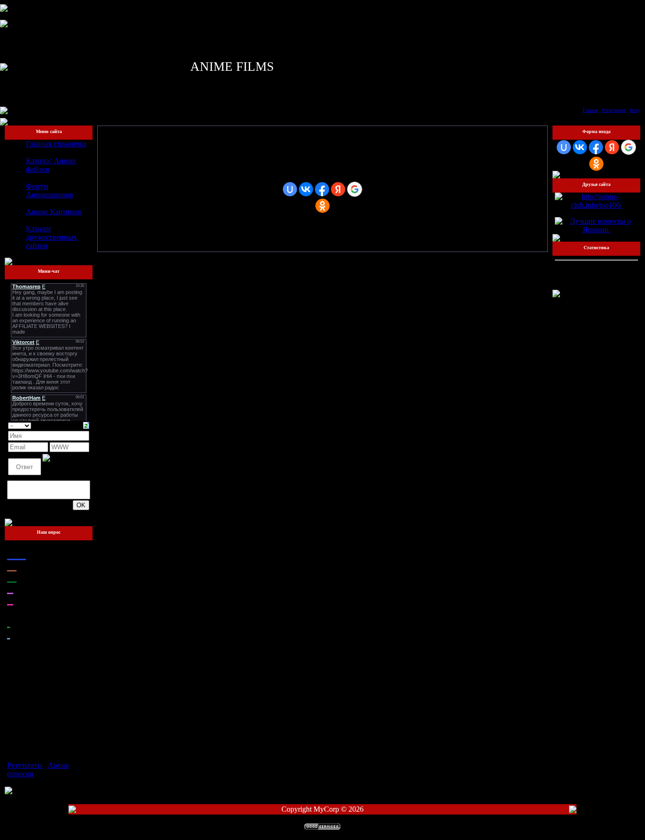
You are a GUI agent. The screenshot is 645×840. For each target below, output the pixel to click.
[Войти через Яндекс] (338, 189)
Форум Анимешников (49, 190)
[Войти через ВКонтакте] (306, 189)
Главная (590, 110)
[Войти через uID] (290, 189)
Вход (635, 110)
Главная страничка (56, 144)
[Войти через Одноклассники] (322, 206)
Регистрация (614, 110)
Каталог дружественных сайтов (51, 237)
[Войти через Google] (354, 189)
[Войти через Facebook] (322, 189)
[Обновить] (86, 424)
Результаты (24, 765)
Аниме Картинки (54, 212)
